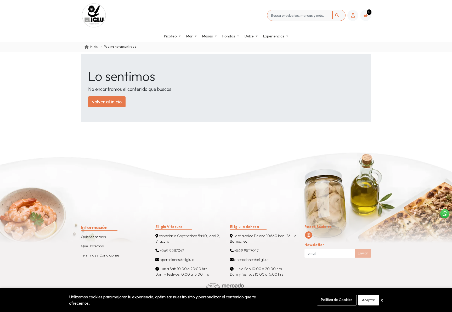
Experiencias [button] (273, 36)
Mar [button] (189, 36)
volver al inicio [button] (107, 102)
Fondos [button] (228, 36)
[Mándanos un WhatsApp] (444, 213)
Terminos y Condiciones (100, 255)
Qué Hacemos (92, 246)
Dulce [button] (249, 36)
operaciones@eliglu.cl (177, 259)
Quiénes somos (93, 237)
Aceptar (368, 300)
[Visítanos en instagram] (308, 235)
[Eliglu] (101, 15)
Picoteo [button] (170, 36)
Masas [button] (207, 36)
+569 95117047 (171, 250)
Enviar (363, 253)
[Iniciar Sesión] (352, 15)
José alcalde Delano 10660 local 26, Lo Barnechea (263, 238)
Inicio (94, 47)
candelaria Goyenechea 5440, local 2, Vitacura (187, 238)
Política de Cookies (337, 299)
